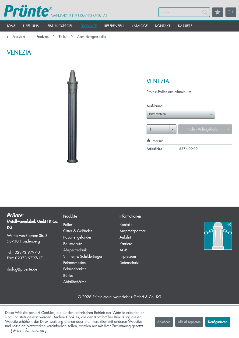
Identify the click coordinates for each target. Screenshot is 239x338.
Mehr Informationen (28, 330)
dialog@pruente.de (22, 269)
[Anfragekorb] (230, 12)
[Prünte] (28, 11)
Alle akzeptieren (189, 322)
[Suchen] (205, 12)
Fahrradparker (74, 269)
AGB (123, 250)
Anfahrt (125, 237)
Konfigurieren (217, 322)
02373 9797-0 (27, 252)
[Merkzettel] (217, 12)
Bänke (68, 276)
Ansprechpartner (132, 231)
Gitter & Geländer (77, 231)
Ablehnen (163, 322)
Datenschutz (129, 263)
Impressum (128, 256)
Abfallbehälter (74, 282)
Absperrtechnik (75, 250)
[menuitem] (184, 12)
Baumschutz (72, 244)
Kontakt (126, 225)
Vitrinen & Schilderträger (82, 256)
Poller (67, 225)
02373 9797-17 (29, 258)
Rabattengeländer (77, 237)
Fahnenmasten (74, 263)
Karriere (126, 244)
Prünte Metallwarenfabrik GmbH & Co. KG (127, 297)
